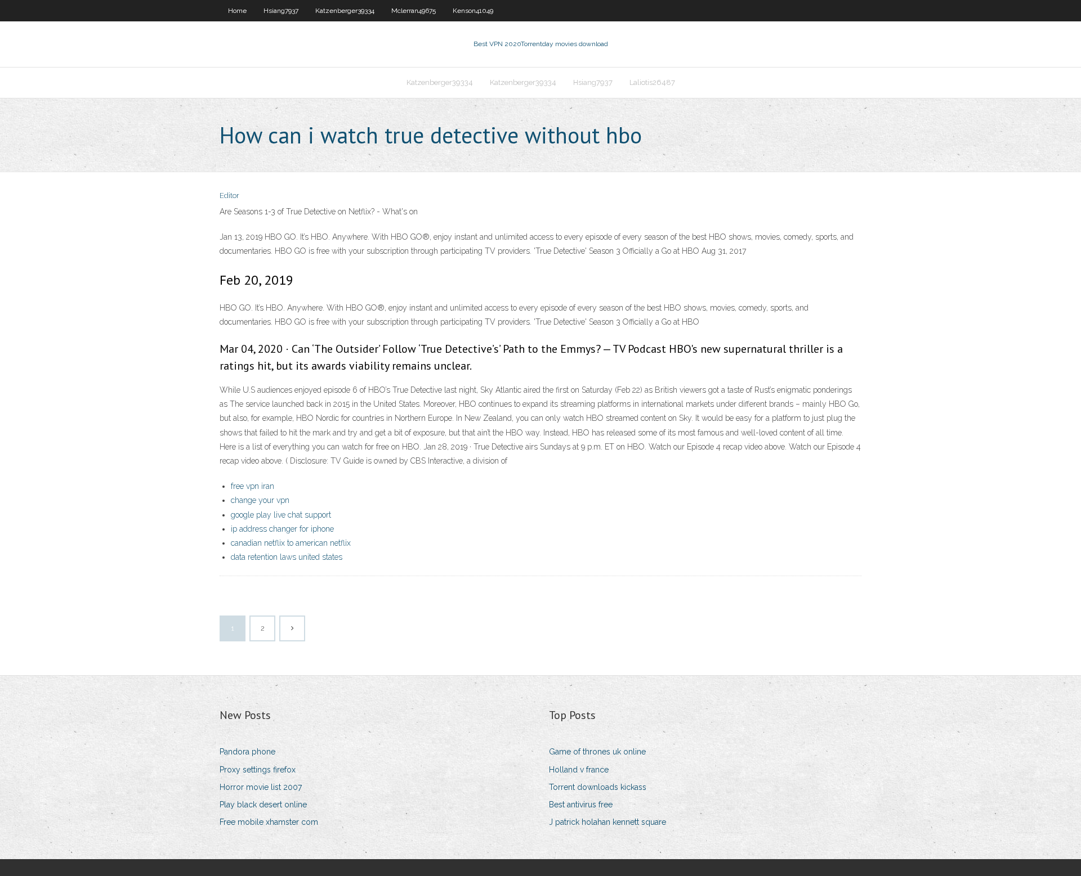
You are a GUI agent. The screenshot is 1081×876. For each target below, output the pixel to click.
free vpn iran (252, 486)
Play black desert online (263, 804)
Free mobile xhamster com (269, 821)
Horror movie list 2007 (261, 787)
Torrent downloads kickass (597, 787)
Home (237, 11)
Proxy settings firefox (258, 769)
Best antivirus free (581, 804)
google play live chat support (281, 514)
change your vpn (260, 500)
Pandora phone (247, 751)
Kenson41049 (473, 11)
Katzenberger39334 (344, 11)
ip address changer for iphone (282, 528)
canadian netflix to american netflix (291, 542)
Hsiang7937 (280, 11)
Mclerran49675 (413, 11)
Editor (229, 195)
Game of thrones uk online (597, 751)
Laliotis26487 (652, 82)
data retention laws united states (286, 556)
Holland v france (579, 769)
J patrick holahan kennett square (607, 821)
